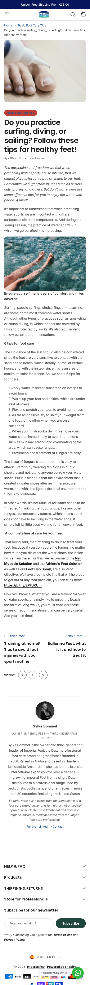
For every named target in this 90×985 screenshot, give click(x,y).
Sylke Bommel (45, 726)
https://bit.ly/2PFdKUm (23, 585)
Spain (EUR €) (45, 957)
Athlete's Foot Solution (63, 564)
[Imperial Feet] (44, 14)
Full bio (31, 826)
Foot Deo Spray (38, 569)
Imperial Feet (36, 966)
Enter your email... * (22, 923)
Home (8, 25)
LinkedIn (44, 826)
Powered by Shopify (61, 966)
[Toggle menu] (6, 14)
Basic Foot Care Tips (32, 25)
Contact (58, 826)
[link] (22, 675)
